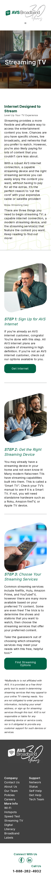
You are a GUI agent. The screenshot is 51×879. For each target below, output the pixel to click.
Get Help (35, 795)
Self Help (35, 791)
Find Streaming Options (25, 664)
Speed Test (12, 816)
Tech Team (36, 799)
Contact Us (12, 782)
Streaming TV (13, 820)
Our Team (11, 791)
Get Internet (20, 368)
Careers (9, 799)
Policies (9, 795)
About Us (10, 786)
